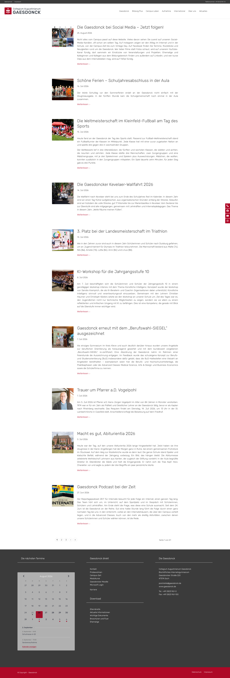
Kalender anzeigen (29, 647)
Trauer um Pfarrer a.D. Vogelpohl (106, 390)
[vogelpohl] (63, 399)
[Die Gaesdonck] (22, 11)
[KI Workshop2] (63, 280)
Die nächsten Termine (33, 558)
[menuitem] (9, 1)
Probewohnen (96, 572)
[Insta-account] (63, 36)
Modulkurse (95, 578)
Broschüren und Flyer (99, 619)
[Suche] (223, 11)
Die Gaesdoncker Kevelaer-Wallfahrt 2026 (115, 184)
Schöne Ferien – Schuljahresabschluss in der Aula (123, 80)
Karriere (93, 589)
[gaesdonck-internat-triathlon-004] (63, 240)
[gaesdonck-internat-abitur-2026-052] (63, 442)
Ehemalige (94, 622)
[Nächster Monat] (68, 576)
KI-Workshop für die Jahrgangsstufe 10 (113, 271)
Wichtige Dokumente (99, 615)
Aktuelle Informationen (100, 612)
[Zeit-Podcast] (63, 496)
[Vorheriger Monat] (23, 576)
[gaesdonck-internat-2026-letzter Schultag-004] (63, 89)
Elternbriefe (95, 609)
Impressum (17, 2)
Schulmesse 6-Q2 (29, 634)
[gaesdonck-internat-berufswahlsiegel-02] (63, 337)
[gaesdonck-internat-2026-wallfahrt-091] (63, 193)
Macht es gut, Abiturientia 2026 (106, 433)
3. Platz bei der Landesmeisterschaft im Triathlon (122, 231)
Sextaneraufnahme (29, 642)
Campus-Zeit (95, 575)
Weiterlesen (82, 64)
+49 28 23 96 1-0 (220, 2)
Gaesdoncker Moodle (99, 582)
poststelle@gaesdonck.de (170, 583)
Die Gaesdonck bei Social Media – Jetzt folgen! (120, 27)
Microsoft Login (97, 585)
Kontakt (93, 569)
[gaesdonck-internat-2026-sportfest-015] (63, 130)
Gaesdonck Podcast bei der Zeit (106, 486)
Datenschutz (8, 2)
